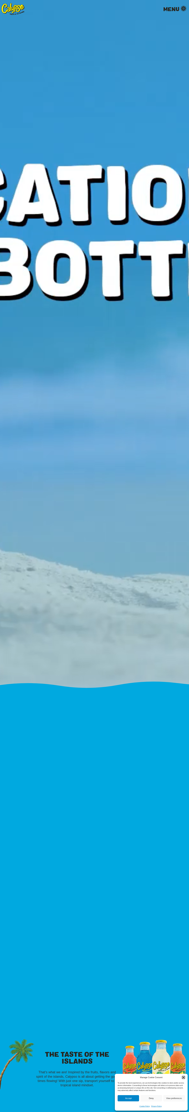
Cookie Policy (144, 1106)
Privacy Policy (156, 1106)
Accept (128, 1098)
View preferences (174, 1098)
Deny (151, 1098)
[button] (183, 1077)
